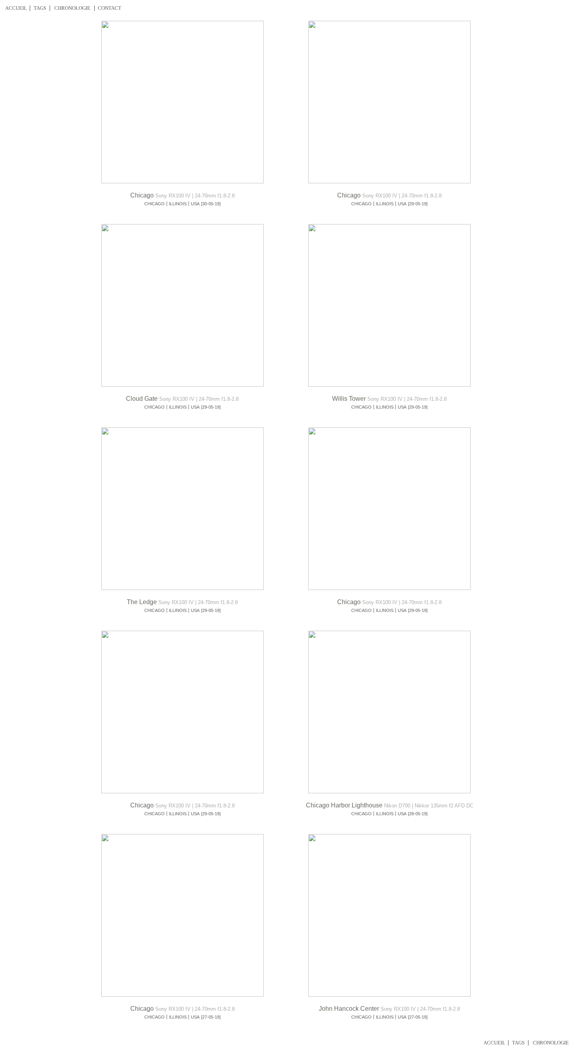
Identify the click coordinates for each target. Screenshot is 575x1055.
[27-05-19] (211, 1017)
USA (195, 203)
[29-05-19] (418, 203)
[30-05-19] (211, 203)
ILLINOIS (178, 203)
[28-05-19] (418, 813)
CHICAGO (154, 203)
